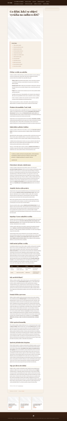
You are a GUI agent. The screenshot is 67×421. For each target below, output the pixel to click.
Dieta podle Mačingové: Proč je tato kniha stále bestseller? (25, 405)
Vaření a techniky (37, 3)
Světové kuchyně (28, 3)
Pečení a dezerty (41, 1)
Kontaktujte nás (20, 385)
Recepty (47, 1)
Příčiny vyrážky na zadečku (17, 45)
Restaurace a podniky (18, 3)
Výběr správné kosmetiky (17, 62)
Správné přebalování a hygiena (18, 64)
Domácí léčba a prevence (17, 60)
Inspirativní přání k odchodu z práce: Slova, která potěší (12, 405)
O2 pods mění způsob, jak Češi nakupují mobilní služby (37, 405)
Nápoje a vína (28, 1)
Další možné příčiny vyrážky (17, 56)
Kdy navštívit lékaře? (17, 58)
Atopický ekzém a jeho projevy (18, 52)
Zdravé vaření (46, 3)
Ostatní (34, 1)
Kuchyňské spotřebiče (18, 1)
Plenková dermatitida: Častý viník (18, 47)
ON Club (10, 2)
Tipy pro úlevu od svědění (17, 66)
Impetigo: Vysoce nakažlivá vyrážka (19, 54)
